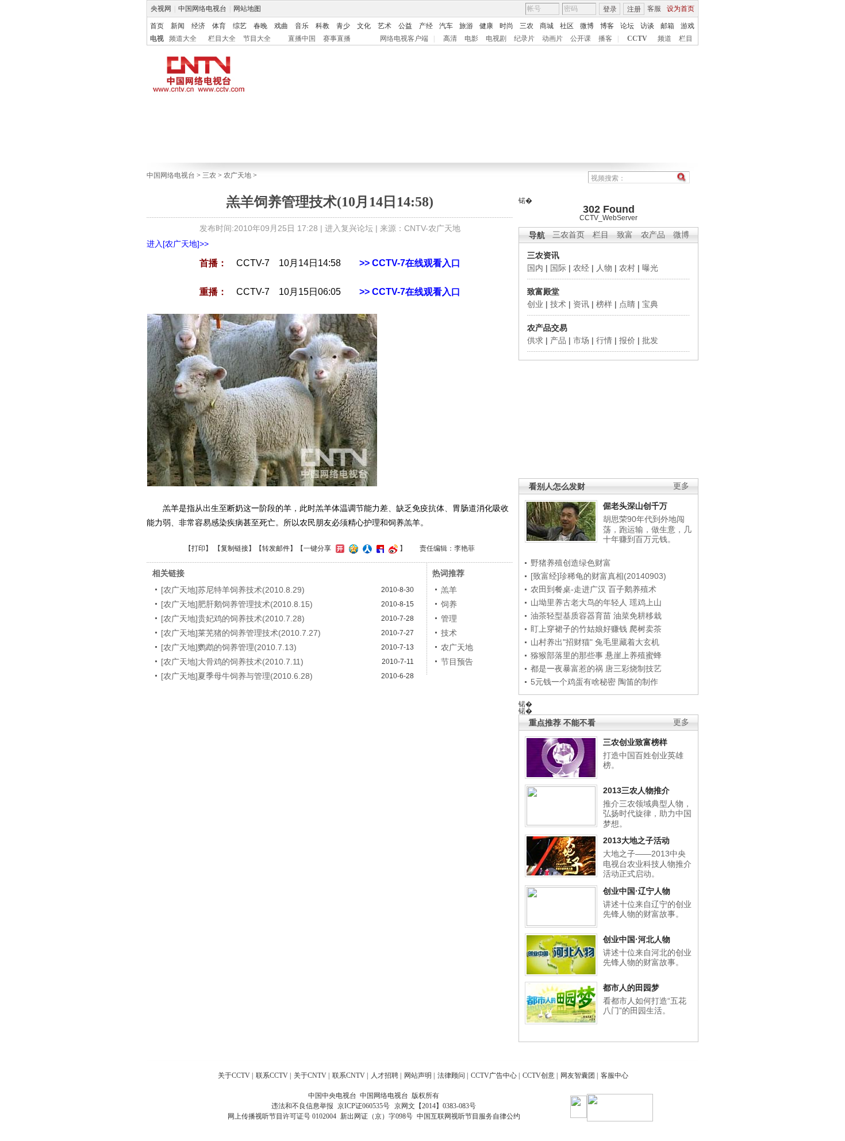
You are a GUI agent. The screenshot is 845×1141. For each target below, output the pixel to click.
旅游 (466, 26)
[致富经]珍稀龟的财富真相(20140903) (598, 576)
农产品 (653, 234)
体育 (219, 26)
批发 (650, 340)
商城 (547, 26)
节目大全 (257, 38)
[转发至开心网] (338, 548)
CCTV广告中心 (494, 1075)
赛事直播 (337, 38)
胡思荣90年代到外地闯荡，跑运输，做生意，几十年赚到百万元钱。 (647, 529)
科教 (322, 26)
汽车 (446, 26)
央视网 (161, 9)
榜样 (604, 304)
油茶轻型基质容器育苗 (571, 615)
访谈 (647, 26)
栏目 (686, 38)
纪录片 (524, 38)
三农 (526, 26)
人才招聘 (384, 1075)
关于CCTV (234, 1075)
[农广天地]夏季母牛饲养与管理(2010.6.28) (237, 676)
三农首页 (568, 234)
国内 (535, 267)
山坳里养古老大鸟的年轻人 (579, 602)
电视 (157, 38)
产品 (558, 340)
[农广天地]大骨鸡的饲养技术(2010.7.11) (232, 661)
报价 (627, 340)
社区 (567, 26)
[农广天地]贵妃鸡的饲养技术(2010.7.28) (233, 618)
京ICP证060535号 (363, 1106)
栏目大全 (222, 38)
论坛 (627, 26)
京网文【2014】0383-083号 (435, 1106)
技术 (558, 304)
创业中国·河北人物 (636, 939)
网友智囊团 (577, 1075)
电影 (471, 38)
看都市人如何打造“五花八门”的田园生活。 (644, 1006)
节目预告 (457, 661)
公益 (405, 26)
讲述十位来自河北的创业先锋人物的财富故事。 (647, 957)
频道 (664, 38)
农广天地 (237, 175)
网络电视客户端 (404, 38)
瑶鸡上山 (645, 602)
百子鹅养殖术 (632, 589)
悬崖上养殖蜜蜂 (633, 655)
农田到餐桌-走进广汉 (568, 589)
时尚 (506, 26)
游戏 (687, 26)
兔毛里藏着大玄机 (627, 642)
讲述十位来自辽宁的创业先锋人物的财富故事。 (647, 909)
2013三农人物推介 (636, 790)
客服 (654, 9)
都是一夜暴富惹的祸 (567, 668)
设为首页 (680, 9)
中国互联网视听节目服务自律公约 (468, 1116)
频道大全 (183, 38)
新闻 (178, 26)
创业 (535, 304)
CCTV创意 (539, 1075)
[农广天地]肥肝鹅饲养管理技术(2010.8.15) (237, 604)
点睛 (627, 304)
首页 (157, 26)
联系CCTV (272, 1075)
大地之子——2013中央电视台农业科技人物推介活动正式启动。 (647, 863)
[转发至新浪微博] (392, 548)
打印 (198, 548)
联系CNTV (348, 1075)
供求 (535, 340)
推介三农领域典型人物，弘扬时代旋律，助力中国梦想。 (647, 813)
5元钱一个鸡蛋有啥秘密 (573, 681)
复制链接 (234, 548)
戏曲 (281, 26)
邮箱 (667, 26)
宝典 (650, 304)
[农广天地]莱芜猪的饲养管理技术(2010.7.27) (241, 632)
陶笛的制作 (638, 681)
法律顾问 (451, 1075)
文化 (364, 26)
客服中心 (614, 1075)
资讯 (581, 304)
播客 (605, 38)
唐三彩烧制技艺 (633, 668)
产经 (426, 26)
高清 (450, 38)
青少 (343, 26)
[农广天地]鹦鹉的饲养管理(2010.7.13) (229, 647)
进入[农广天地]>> (178, 243)
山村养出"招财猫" (562, 642)
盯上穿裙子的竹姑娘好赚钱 (579, 628)
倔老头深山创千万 (635, 505)
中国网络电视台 (202, 9)
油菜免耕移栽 (637, 615)
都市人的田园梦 (631, 987)
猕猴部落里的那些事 (567, 655)
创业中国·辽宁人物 (636, 891)
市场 (581, 340)
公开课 (580, 38)
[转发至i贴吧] (379, 548)
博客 (607, 26)
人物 (604, 267)
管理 (449, 618)
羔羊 (449, 589)
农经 (581, 267)
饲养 (449, 604)
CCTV (637, 38)
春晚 (260, 26)
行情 (604, 340)
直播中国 (302, 38)
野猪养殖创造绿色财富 (571, 562)
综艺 (240, 26)
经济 (198, 26)
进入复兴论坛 (349, 228)
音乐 (302, 26)
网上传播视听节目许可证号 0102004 (282, 1116)
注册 (634, 9)
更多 (681, 486)
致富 (625, 234)
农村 (627, 267)
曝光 (650, 267)
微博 (587, 26)
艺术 (384, 26)
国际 (558, 267)
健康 (486, 26)
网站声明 (418, 1075)
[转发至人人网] (366, 548)
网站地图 (247, 9)
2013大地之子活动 (636, 840)
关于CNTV (310, 1075)
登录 (610, 9)
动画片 (552, 38)
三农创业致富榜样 (635, 742)
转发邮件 (276, 548)
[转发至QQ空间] (352, 548)
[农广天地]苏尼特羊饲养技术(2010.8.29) (233, 589)
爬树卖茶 (645, 628)
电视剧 (496, 38)
